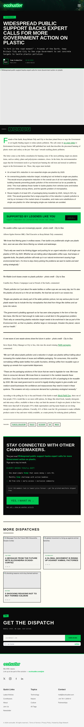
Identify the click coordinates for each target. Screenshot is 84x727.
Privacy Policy (46, 722)
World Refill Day (64, 395)
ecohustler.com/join (36, 671)
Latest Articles (8, 694)
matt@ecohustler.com (66, 694)
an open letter (69, 142)
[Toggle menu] (79, 5)
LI (19, 129)
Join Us (6, 706)
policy (32, 424)
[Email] (24, 129)
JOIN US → (71, 218)
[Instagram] (10, 678)
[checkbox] (42, 644)
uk (50, 424)
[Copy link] (28, 129)
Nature (33, 698)
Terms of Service (34, 722)
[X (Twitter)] (4, 678)
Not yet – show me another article (20, 507)
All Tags (34, 706)
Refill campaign (64, 344)
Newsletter (7, 710)
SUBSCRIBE (73, 638)
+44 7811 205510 (64, 698)
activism (42, 424)
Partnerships (62, 702)
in (22, 678)
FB (15, 129)
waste (57, 424)
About (5, 702)
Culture (33, 702)
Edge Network (63, 722)
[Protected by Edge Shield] (76, 644)
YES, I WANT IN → (22, 500)
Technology (35, 694)
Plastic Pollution (19, 424)
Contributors (7, 698)
